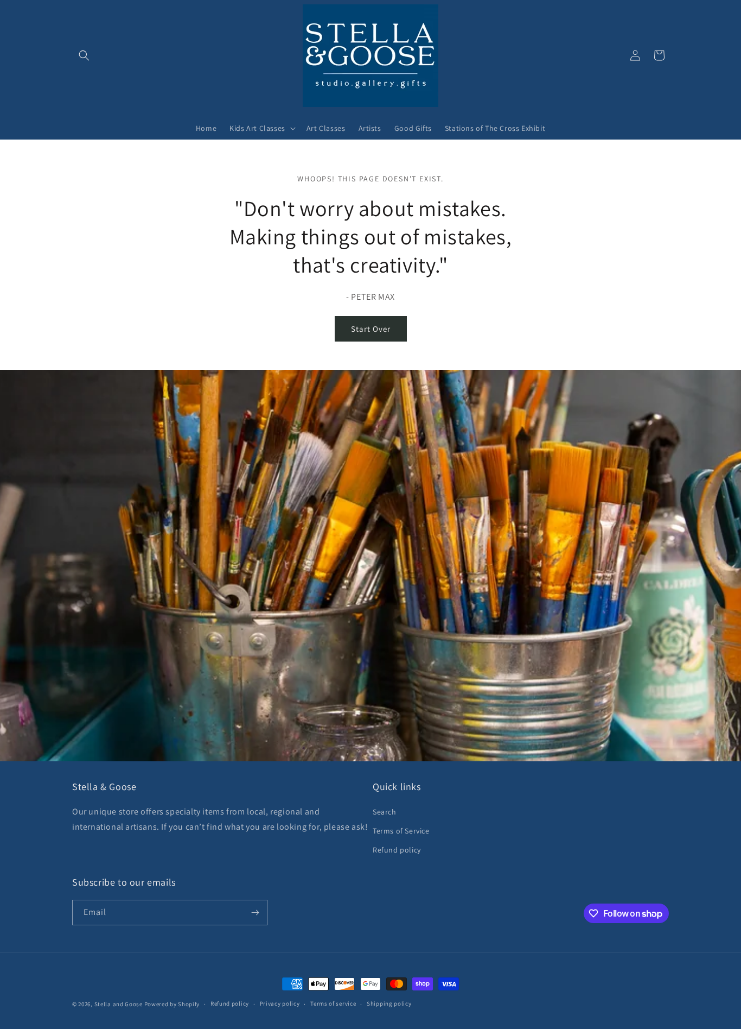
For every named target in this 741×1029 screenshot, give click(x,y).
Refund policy (397, 850)
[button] (84, 55)
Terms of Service (401, 831)
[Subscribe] (255, 912)
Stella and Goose (119, 1004)
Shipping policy (389, 1003)
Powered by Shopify (172, 1004)
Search (385, 812)
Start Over (371, 329)
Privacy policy (280, 1003)
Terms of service (333, 1003)
